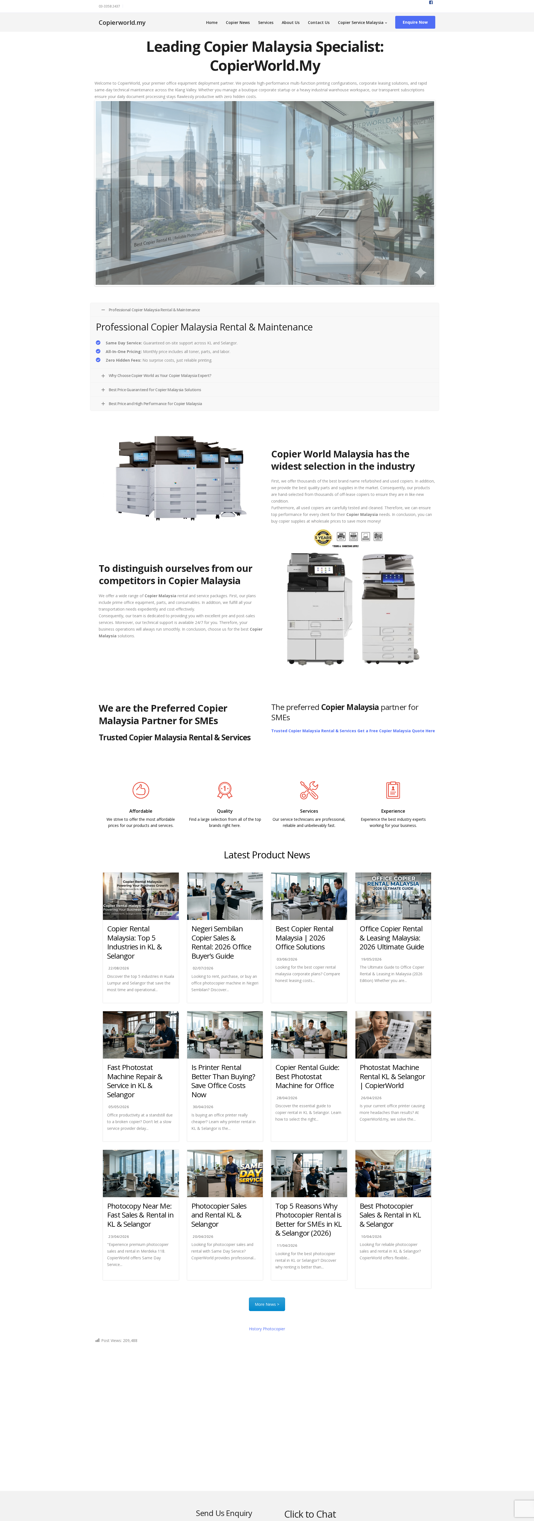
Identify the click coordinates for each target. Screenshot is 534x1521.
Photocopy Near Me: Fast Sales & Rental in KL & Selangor (140, 1214)
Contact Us (319, 22)
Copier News (238, 22)
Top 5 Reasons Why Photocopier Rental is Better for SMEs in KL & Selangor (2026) (308, 1218)
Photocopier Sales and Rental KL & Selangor (219, 1214)
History (267, 1328)
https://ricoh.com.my (225, 836)
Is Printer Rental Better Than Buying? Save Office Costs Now (223, 1079)
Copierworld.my (122, 22)
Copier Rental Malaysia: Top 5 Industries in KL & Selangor (134, 941)
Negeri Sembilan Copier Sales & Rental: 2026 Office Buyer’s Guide (221, 941)
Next (442, 192)
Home (211, 22)
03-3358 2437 (109, 6)
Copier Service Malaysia (361, 22)
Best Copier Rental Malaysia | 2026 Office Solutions (304, 936)
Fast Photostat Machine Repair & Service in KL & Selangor (135, 1079)
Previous (87, 192)
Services (265, 22)
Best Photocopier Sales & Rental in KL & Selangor (390, 1214)
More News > (267, 1303)
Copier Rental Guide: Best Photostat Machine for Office (307, 1075)
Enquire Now (415, 22)
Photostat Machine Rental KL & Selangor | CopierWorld (392, 1075)
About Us (291, 22)
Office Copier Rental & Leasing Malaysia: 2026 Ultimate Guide (392, 936)
